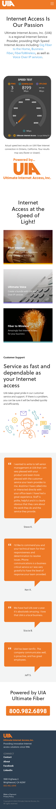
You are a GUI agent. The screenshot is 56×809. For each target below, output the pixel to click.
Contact (7, 757)
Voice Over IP (22, 57)
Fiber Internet (28, 246)
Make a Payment (9, 794)
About (6, 761)
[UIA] (19, 3)
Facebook (8, 765)
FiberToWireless (25, 53)
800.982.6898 (28, 710)
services (37, 57)
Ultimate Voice (28, 285)
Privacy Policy (8, 796)
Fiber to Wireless (28, 324)
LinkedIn (7, 770)
